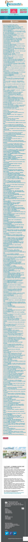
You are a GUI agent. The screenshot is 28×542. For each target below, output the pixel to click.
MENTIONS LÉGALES (8, 523)
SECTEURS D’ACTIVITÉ (9, 517)
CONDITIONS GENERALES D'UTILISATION (12, 525)
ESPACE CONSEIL (8, 518)
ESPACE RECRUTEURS (8, 512)
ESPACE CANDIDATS (8, 511)
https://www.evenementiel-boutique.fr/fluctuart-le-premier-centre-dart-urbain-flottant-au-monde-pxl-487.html (14, 493)
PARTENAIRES (7, 528)
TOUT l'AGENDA (8, 519)
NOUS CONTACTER (8, 527)
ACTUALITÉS (7, 509)
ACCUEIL (6, 508)
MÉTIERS (6, 516)
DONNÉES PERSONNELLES (9, 526)
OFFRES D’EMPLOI (8, 510)
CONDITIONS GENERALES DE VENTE (11, 524)
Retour (6, 438)
